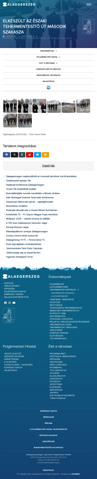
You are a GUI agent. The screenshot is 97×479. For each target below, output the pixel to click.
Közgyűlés (55, 302)
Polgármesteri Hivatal (47, 57)
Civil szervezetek (58, 370)
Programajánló (58, 354)
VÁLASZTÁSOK (48, 81)
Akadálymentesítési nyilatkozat (48, 447)
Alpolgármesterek (59, 287)
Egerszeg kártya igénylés (48, 69)
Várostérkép (56, 330)
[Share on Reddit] (29, 154)
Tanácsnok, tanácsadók (62, 300)
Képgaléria (27, 36)
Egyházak (54, 373)
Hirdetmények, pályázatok (48, 75)
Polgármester (57, 284)
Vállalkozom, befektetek (16, 297)
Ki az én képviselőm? (59, 296)
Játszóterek (56, 384)
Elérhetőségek (11, 359)
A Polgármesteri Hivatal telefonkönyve (48, 429)
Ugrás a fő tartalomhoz (87, 1)
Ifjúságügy (55, 382)
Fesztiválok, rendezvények (63, 356)
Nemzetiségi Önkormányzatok (64, 311)
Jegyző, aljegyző (12, 354)
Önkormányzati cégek (60, 325)
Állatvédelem (56, 336)
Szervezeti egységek (14, 356)
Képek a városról (58, 365)
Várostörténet (12, 286)
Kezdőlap (11, 36)
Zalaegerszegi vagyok (15, 292)
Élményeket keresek (13, 294)
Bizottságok (56, 305)
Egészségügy (56, 379)
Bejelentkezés (48, 470)
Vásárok (54, 393)
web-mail (49, 423)
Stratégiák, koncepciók (61, 319)
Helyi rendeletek (58, 316)
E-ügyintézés (10, 362)
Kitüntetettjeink (58, 313)
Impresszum (48, 417)
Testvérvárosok (58, 339)
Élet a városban (47, 63)
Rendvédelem (56, 390)
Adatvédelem (49, 441)
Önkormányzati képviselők (63, 290)
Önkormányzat (47, 51)
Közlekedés (55, 387)
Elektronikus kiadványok (62, 395)
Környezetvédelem (59, 333)
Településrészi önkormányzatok (66, 308)
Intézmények (56, 368)
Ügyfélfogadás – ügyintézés (18, 365)
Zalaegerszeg (19, 4)
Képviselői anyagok (48, 435)
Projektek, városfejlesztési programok (70, 322)
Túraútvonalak (58, 398)
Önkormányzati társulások (63, 327)
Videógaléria (56, 362)
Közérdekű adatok (13, 368)
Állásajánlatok (58, 376)
